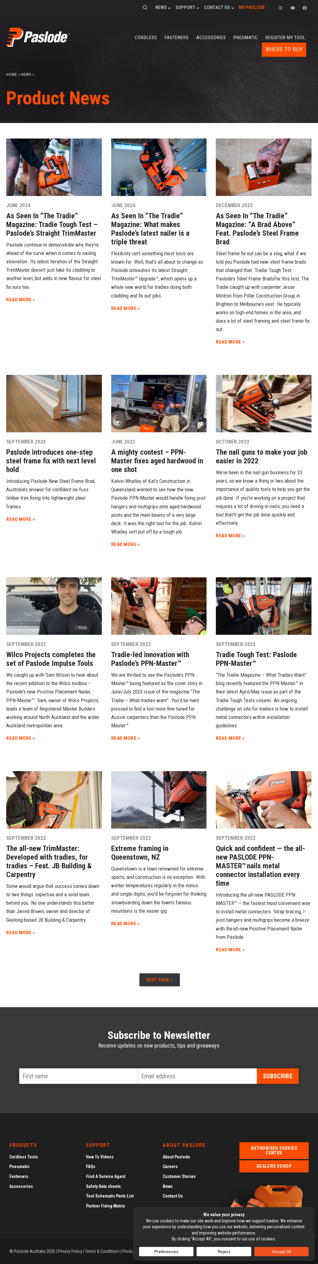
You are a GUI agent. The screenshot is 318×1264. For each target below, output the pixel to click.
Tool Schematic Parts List (110, 1196)
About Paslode (176, 1156)
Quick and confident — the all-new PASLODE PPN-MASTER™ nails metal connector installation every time (260, 866)
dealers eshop (274, 1166)
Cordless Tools (23, 1156)
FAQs (90, 1166)
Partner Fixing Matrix (105, 1205)
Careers (170, 1166)
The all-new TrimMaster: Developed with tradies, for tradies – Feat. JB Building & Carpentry (49, 861)
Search (145, 7)
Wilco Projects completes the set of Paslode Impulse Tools (51, 659)
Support (185, 7)
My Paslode (252, 7)
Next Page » (159, 980)
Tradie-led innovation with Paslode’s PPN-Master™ (150, 659)
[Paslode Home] (38, 44)
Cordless (146, 37)
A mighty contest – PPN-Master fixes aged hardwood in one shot (157, 461)
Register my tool (286, 37)
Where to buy (284, 49)
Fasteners (177, 37)
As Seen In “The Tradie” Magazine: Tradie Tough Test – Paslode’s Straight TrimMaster (52, 224)
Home (11, 74)
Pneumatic (246, 37)
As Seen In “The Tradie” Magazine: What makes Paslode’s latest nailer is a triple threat (150, 228)
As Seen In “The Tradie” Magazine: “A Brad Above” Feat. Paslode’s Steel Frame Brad (257, 228)
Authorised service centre (274, 1150)
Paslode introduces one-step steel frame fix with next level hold (51, 461)
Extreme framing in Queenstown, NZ (139, 853)
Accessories (211, 37)
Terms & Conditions (102, 1251)
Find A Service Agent (105, 1176)
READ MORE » (20, 299)
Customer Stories (179, 1176)
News (161, 7)
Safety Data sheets (103, 1186)
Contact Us (217, 7)
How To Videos (100, 1156)
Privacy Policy (70, 1251)
